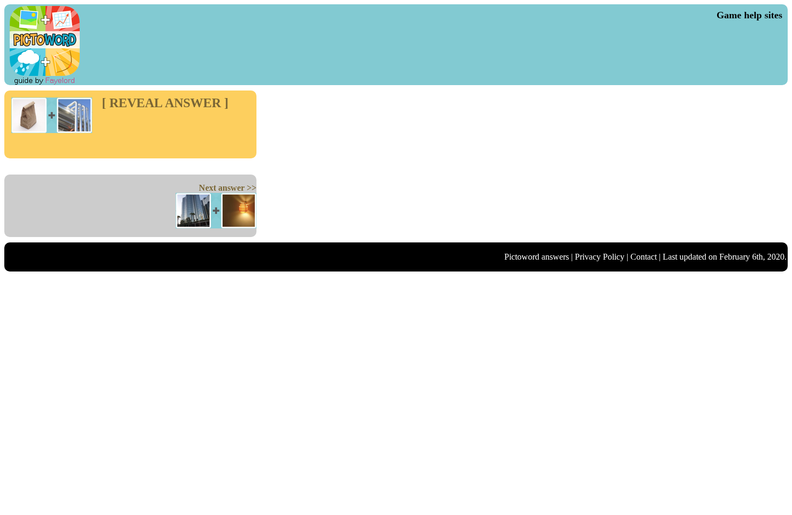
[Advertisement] (165, 126)
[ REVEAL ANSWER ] (165, 103)
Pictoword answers (536, 256)
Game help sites (749, 15)
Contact (643, 256)
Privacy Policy (599, 256)
